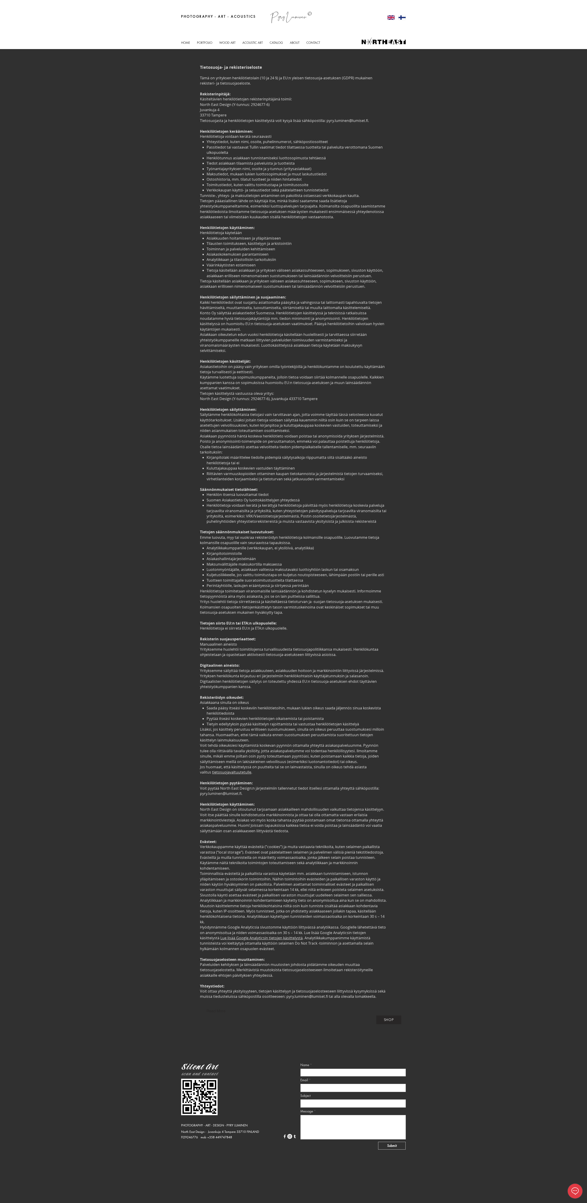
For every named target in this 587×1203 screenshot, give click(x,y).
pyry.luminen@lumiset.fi (347, 120)
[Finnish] (400, 17)
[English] (389, 17)
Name (304, 1065)
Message (306, 1111)
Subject (305, 1095)
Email (304, 1080)
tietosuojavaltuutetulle (231, 772)
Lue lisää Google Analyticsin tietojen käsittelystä (261, 937)
